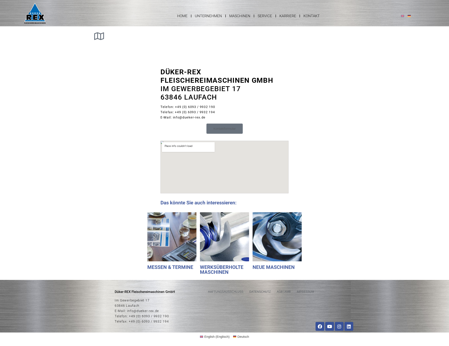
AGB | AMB (284, 291)
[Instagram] (339, 326)
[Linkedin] (348, 326)
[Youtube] (329, 326)
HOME (182, 16)
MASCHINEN (239, 16)
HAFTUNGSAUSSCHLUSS (225, 291)
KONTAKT (311, 16)
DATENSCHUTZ (260, 291)
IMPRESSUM (305, 291)
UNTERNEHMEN (208, 16)
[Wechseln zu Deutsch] (409, 15)
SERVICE (265, 16)
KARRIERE (287, 16)
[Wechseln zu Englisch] (402, 15)
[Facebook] (320, 326)
